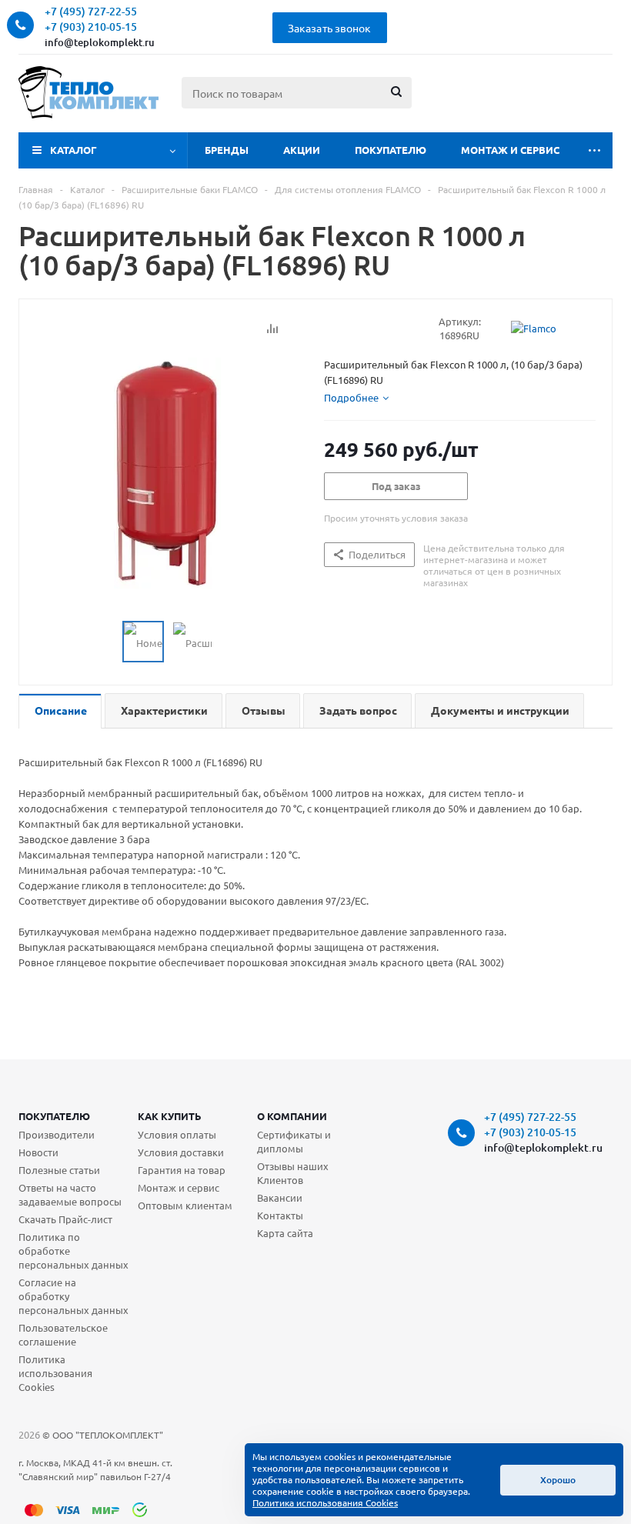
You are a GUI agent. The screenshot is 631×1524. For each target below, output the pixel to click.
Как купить (170, 1115)
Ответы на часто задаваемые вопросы (70, 1194)
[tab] (356, 397)
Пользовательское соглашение (63, 1334)
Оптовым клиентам (185, 1205)
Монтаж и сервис (510, 149)
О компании (292, 1115)
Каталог (73, 149)
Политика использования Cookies (55, 1372)
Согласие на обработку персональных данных (73, 1296)
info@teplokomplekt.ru (100, 42)
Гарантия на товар (181, 1169)
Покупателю (390, 149)
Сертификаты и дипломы (294, 1141)
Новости (38, 1152)
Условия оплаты (177, 1134)
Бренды (227, 149)
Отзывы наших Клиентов (293, 1172)
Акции (301, 149)
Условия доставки (181, 1152)
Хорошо (558, 1479)
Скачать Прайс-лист (65, 1219)
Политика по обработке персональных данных (73, 1250)
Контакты (280, 1215)
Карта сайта (285, 1232)
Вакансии (279, 1197)
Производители (56, 1134)
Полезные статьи (59, 1169)
